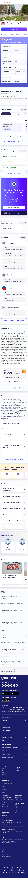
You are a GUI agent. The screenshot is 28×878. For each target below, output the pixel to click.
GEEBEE (3, 851)
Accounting (6, 114)
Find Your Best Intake (14, 173)
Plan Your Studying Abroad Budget (14, 388)
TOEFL (16, 806)
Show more (22, 150)
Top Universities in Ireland (6, 791)
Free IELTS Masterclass (7, 799)
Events (3, 809)
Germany (4, 777)
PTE (16, 809)
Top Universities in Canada (6, 785)
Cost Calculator (5, 802)
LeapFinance (18, 797)
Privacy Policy (5, 854)
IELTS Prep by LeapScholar (18, 800)
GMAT (16, 812)
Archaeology (16, 114)
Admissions (11, 34)
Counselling (4, 815)
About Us (17, 768)
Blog (3, 804)
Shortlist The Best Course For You (13, 142)
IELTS (3, 814)
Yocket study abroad (7, 849)
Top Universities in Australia (6, 788)
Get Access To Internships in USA (14, 459)
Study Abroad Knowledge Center (6, 807)
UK (2, 770)
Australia (4, 774)
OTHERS (23, 872)
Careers (17, 770)
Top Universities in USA (7, 782)
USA (3, 768)
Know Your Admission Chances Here (14, 320)
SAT (16, 807)
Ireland (3, 776)
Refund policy (5, 858)
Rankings (18, 34)
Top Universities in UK (7, 783)
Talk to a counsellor (6, 801)
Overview (3, 34)
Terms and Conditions (7, 856)
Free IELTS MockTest (7, 797)
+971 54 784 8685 (14, 842)
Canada (3, 772)
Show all (23, 109)
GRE (16, 810)
